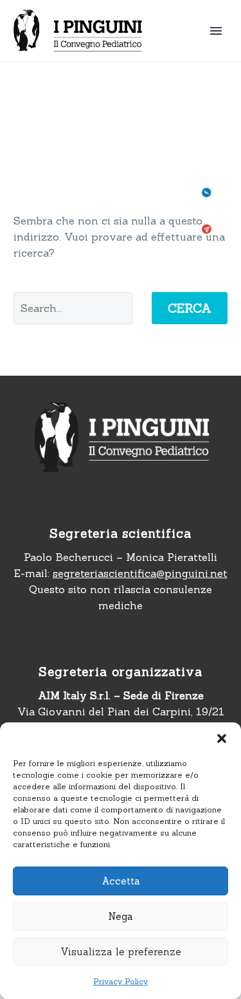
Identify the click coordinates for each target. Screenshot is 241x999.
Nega (120, 916)
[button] (221, 738)
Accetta (121, 881)
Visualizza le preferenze (120, 952)
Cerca (189, 308)
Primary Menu (216, 31)
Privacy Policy (120, 981)
